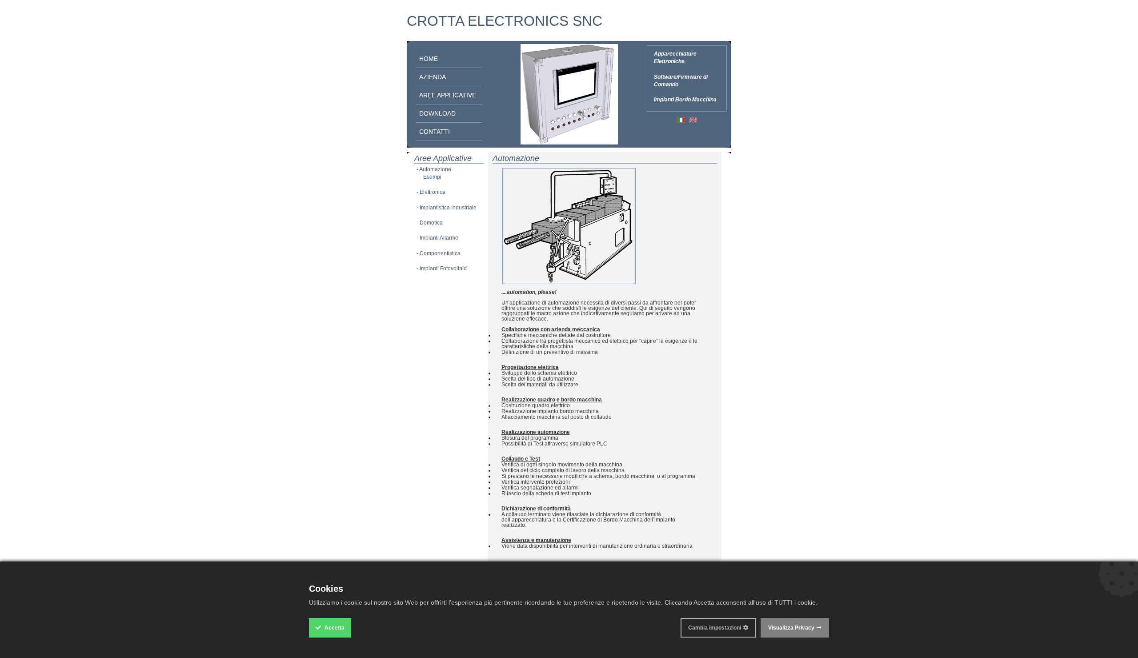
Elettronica (432, 192)
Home (428, 58)
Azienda (432, 76)
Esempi (432, 177)
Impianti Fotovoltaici (444, 268)
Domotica (431, 223)
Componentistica (440, 253)
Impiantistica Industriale (448, 208)
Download (437, 113)
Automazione (435, 169)
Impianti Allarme (439, 238)
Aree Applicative (447, 95)
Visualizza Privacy (791, 628)
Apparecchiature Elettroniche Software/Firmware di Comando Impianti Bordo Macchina (685, 77)
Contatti (434, 131)
